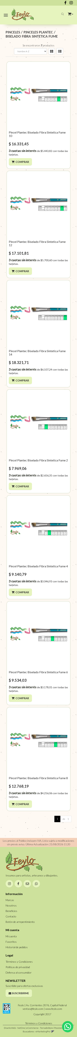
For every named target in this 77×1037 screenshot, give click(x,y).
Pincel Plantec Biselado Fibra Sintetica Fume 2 (38, 460)
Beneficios (11, 910)
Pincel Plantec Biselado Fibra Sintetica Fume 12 (37, 243)
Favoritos (11, 941)
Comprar (22, 161)
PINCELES (13, 32)
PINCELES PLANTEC (38, 32)
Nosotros (11, 905)
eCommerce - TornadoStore (39, 1027)
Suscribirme (20, 993)
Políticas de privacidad (18, 967)
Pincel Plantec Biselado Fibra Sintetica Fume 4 (38, 566)
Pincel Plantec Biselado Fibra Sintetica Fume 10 (37, 134)
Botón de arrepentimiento (20, 921)
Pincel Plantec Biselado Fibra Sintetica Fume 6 (38, 672)
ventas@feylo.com (33, 1008)
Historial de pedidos (17, 947)
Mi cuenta (11, 936)
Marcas (10, 900)
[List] (59, 51)
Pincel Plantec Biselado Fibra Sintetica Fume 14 (37, 352)
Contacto (11, 916)
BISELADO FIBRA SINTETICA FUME (32, 36)
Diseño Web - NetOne (14, 1027)
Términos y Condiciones (19, 961)
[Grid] (51, 51)
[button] (70, 13)
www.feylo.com (53, 1008)
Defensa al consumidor (19, 972)
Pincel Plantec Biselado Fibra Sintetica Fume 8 (38, 778)
